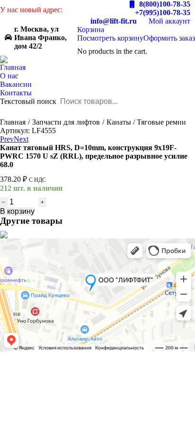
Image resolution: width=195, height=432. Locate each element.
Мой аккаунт (169, 21)
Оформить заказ (169, 38)
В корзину (17, 211)
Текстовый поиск (28, 101)
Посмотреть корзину (110, 38)
